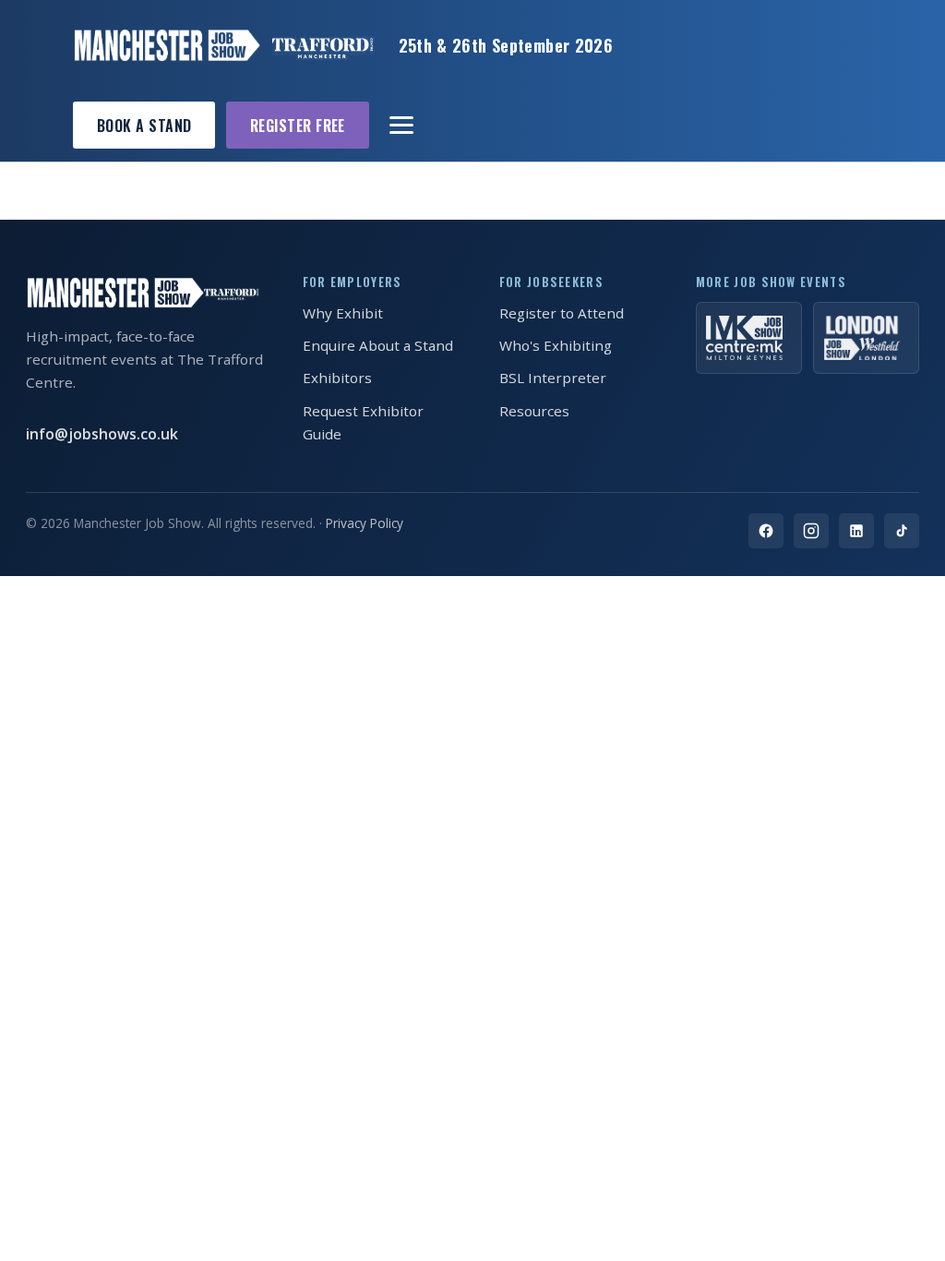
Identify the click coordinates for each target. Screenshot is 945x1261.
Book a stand (144, 125)
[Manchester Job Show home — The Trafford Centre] (223, 45)
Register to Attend (561, 313)
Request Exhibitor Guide (363, 422)
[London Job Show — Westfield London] (866, 338)
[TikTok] (901, 530)
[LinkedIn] (856, 530)
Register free (297, 125)
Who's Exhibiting (555, 345)
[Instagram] (811, 530)
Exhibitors (337, 377)
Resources (534, 411)
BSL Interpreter (552, 377)
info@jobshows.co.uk (102, 434)
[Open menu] (402, 125)
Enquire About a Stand (378, 345)
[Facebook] (766, 530)
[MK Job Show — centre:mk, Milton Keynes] (749, 338)
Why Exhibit (343, 313)
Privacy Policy (364, 523)
